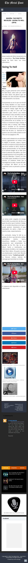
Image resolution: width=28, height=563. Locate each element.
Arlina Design (17, 559)
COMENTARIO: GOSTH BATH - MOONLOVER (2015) (14, 396)
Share (14, 333)
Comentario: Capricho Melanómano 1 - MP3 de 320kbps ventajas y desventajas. (13, 380)
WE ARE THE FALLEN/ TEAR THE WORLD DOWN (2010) (15, 486)
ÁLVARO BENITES (12, 420)
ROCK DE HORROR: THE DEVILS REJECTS (9, 406)
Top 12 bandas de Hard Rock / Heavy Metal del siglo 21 (16, 473)
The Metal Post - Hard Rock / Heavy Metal (16, 557)
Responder (10, 435)
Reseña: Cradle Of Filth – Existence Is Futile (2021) (13, 365)
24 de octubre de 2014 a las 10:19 (17, 421)
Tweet (15, 329)
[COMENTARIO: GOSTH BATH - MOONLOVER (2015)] (14, 389)
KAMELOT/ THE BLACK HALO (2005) (16, 479)
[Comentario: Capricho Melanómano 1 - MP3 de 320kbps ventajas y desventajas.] (14, 373)
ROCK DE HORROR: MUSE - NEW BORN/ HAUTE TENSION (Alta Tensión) (19, 408)
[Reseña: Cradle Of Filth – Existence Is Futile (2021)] (14, 358)
